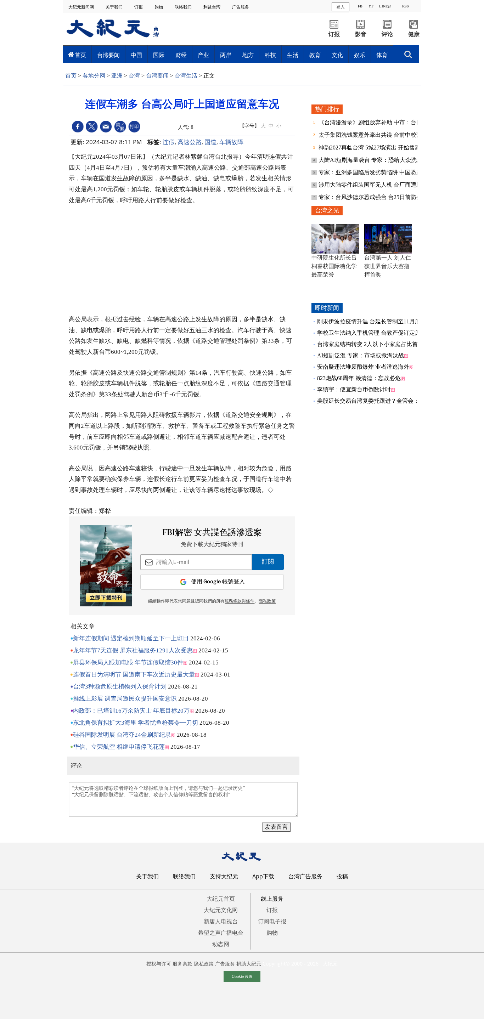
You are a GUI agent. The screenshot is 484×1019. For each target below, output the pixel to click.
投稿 (342, 876)
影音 (360, 34)
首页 (80, 55)
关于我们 (115, 7)
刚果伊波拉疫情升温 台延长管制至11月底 (369, 321)
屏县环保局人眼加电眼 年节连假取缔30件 (128, 662)
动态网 (220, 944)
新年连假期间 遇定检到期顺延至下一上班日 (131, 638)
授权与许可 (158, 963)
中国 (136, 55)
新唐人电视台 (221, 921)
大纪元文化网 (221, 910)
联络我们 (184, 7)
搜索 (408, 52)
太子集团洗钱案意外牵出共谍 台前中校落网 (374, 135)
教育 (315, 55)
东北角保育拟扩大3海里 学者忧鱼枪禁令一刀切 (135, 722)
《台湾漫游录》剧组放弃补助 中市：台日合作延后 (382, 122)
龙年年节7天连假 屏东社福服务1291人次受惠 (133, 650)
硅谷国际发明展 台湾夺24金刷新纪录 (122, 734)
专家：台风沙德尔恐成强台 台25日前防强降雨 (377, 197)
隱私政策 (267, 601)
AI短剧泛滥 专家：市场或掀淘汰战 (360, 355)
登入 (340, 7)
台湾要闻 (108, 55)
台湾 (134, 76)
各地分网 (94, 76)
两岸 (225, 55)
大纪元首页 (221, 898)
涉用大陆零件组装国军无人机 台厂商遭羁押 (374, 185)
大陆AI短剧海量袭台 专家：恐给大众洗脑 (371, 160)
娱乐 (359, 55)
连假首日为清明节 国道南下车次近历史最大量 (134, 674)
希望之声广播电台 (220, 932)
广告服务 (241, 7)
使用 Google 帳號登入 (218, 581)
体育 (382, 55)
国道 (210, 142)
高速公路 (190, 142)
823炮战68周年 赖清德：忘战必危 (359, 378)
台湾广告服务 (305, 876)
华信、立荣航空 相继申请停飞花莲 (119, 746)
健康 (414, 34)
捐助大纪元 (248, 963)
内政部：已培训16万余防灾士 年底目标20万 (131, 710)
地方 (248, 55)
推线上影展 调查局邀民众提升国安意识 (125, 698)
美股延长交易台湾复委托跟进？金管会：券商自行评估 (385, 401)
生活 (292, 55)
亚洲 (117, 76)
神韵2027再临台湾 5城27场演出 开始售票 (370, 148)
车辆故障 (231, 142)
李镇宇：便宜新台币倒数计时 (354, 389)
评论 (387, 34)
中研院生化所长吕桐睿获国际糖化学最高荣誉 (334, 266)
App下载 (263, 876)
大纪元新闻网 (81, 7)
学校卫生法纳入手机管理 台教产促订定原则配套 (377, 333)
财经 (181, 55)
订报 (139, 7)
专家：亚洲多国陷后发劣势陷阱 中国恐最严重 (377, 172)
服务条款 (182, 963)
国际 (158, 55)
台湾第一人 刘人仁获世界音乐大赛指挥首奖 (387, 266)
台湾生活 (186, 76)
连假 (169, 142)
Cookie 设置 (242, 976)
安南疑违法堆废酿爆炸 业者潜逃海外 (363, 367)
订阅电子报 (272, 921)
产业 (203, 55)
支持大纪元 (224, 876)
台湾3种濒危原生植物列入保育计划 (120, 686)
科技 (270, 55)
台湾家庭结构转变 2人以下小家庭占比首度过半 (376, 344)
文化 (337, 55)
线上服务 (272, 898)
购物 (159, 7)
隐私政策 (204, 963)
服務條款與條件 (239, 601)
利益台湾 (212, 7)
